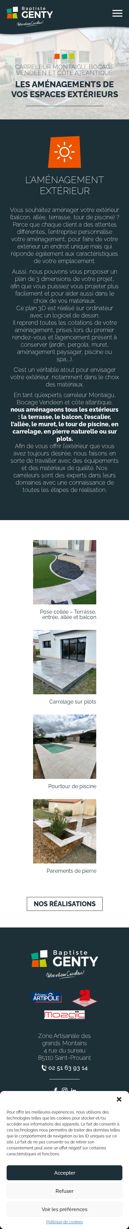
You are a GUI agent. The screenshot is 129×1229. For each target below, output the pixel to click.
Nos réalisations (65, 904)
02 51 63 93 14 (68, 1068)
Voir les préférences (64, 1209)
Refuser (64, 1191)
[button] (119, 1099)
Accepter (64, 1173)
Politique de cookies (64, 1222)
